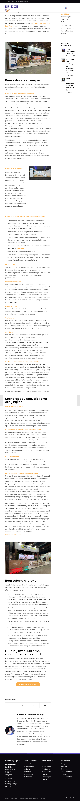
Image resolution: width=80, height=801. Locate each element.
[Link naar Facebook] (63, 797)
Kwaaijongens (29, 798)
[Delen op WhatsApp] (33, 705)
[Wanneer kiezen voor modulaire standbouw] (78, 400)
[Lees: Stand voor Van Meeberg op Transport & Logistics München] (63, 60)
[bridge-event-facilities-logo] (14, 8)
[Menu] (72, 8)
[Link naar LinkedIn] (67, 797)
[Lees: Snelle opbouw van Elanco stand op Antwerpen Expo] (63, 80)
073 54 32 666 (10, 1)
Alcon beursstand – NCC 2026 (70, 51)
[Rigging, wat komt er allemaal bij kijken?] (1, 400)
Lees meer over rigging (14, 534)
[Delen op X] (22, 705)
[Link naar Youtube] (73, 797)
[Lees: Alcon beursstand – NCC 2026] (63, 50)
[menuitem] (72, 8)
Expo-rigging (29, 766)
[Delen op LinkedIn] (45, 705)
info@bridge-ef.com (23, 1)
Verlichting (28, 777)
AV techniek (28, 774)
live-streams (21, 248)
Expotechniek (29, 764)
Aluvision (45, 774)
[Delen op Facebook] (11, 705)
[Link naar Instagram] (70, 797)
